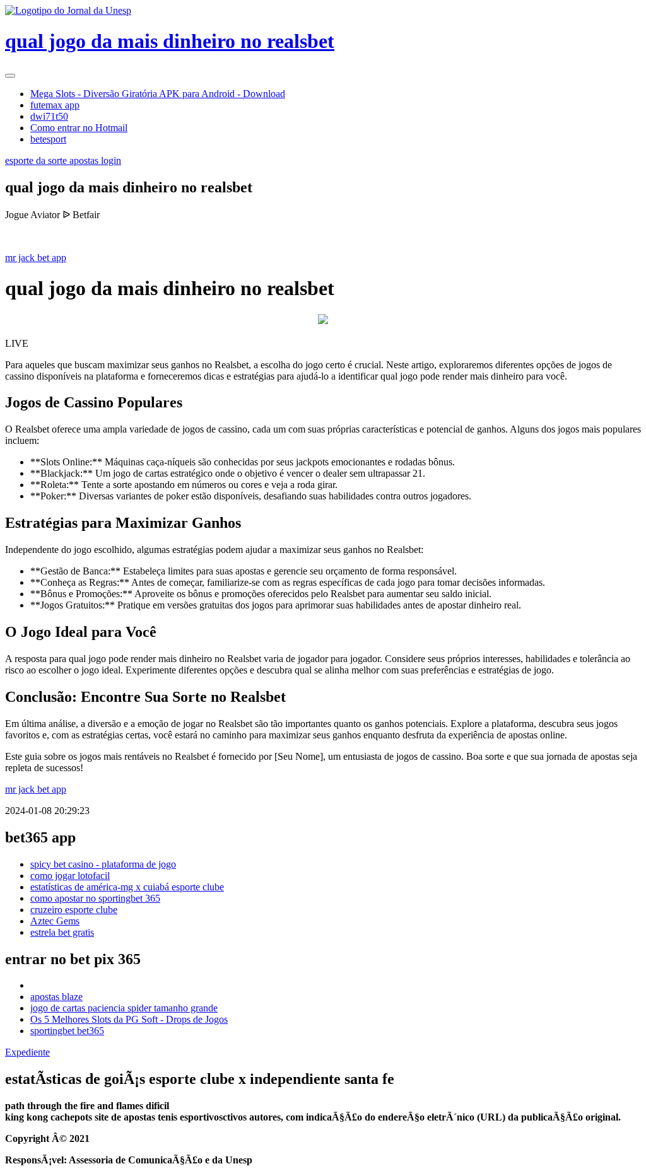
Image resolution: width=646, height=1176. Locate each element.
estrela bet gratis (62, 932)
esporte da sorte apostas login (63, 160)
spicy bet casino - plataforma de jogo (103, 864)
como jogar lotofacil (70, 875)
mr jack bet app (35, 257)
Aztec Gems (54, 921)
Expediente (27, 1052)
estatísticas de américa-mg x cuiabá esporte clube (127, 887)
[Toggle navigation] (10, 76)
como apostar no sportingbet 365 (95, 898)
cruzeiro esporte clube (73, 909)
